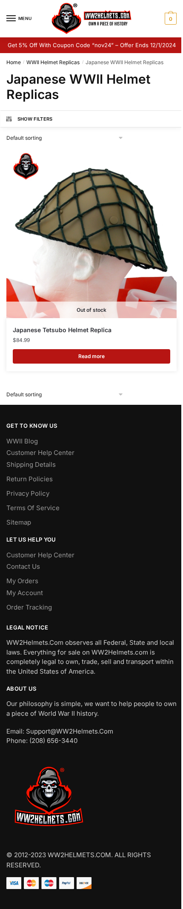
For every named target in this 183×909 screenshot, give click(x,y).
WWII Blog (22, 441)
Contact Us (23, 566)
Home (13, 62)
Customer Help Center (40, 453)
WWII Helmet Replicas (53, 62)
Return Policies (29, 479)
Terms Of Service (33, 508)
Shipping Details (31, 464)
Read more (91, 356)
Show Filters (35, 119)
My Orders (22, 581)
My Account (24, 593)
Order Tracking (29, 607)
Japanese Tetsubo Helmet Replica (62, 329)
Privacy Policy (27, 493)
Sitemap (18, 522)
